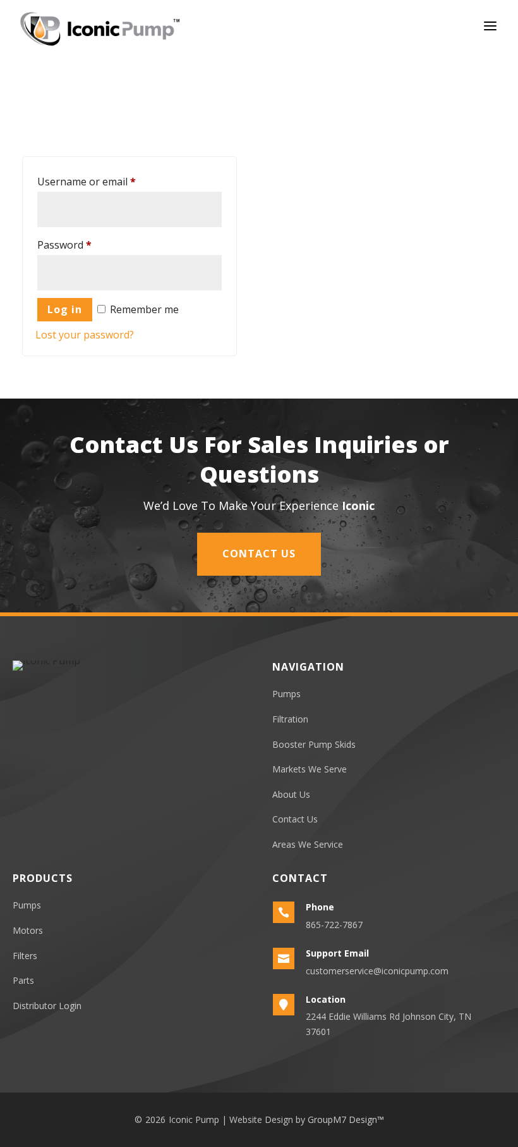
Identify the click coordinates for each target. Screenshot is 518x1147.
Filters (25, 956)
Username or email (86, 182)
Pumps (286, 694)
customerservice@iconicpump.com (377, 971)
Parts (23, 980)
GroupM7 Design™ (346, 1119)
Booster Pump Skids (314, 744)
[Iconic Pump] (100, 28)
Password (64, 245)
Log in (64, 309)
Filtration (290, 719)
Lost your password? (84, 335)
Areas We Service (307, 844)
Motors (28, 930)
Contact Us (259, 554)
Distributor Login (47, 1006)
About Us (291, 794)
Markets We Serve (309, 769)
